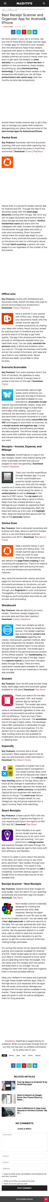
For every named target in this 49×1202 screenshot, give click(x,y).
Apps (18, 1055)
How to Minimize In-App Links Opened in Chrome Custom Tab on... (32, 1110)
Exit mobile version (24, 1199)
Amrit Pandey (8, 27)
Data (24, 1055)
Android (16, 9)
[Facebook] (13, 32)
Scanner (37, 1055)
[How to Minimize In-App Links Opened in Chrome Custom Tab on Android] (8, 1112)
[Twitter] (18, 32)
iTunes (28, 151)
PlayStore (38, 151)
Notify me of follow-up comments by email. (19, 1181)
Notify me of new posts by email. (16, 1184)
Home (3, 9)
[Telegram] (35, 32)
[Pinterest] (24, 32)
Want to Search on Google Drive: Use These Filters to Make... (29, 1097)
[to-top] (46, 1198)
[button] (5, 3)
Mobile (10, 9)
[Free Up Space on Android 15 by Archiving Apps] (8, 1086)
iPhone (30, 1055)
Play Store (40, 537)
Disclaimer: (10, 1041)
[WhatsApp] (29, 32)
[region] (24, 102)
